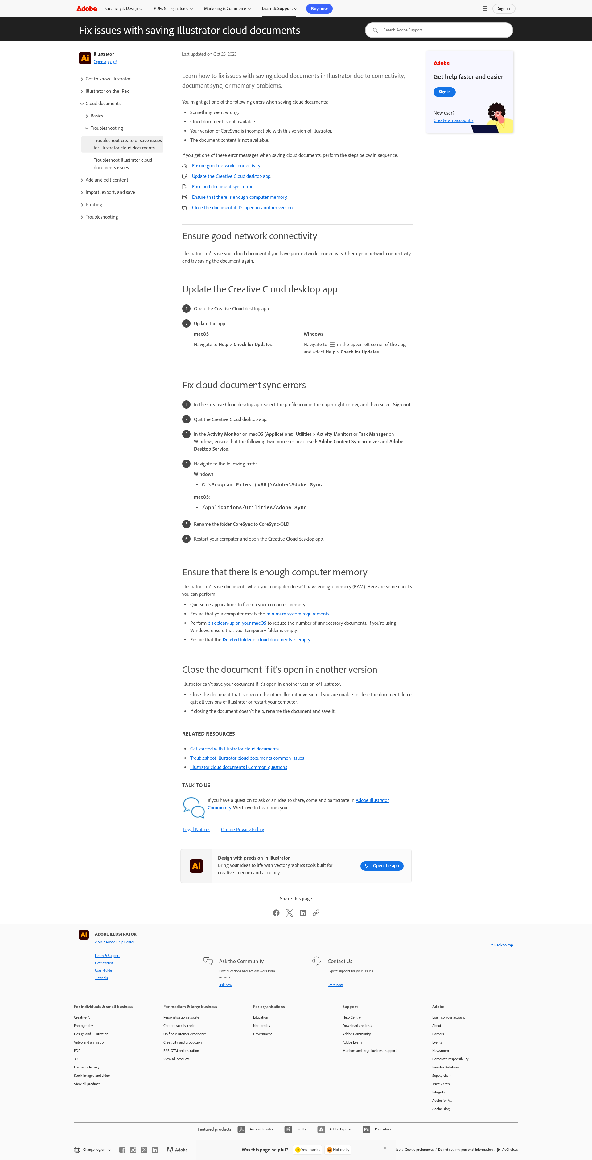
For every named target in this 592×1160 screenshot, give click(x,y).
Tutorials (101, 978)
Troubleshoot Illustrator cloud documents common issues (247, 758)
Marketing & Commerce (225, 8)
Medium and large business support (370, 1050)
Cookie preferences (419, 1149)
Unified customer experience (185, 1034)
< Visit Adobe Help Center (114, 942)
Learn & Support (277, 8)
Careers (438, 1034)
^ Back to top (502, 945)
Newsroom (440, 1050)
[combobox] (439, 30)
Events (437, 1042)
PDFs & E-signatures (171, 8)
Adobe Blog (441, 1109)
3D (76, 1059)
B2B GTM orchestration (181, 1050)
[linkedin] (155, 1150)
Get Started (104, 963)
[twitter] (144, 1150)
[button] (485, 9)
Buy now (319, 8)
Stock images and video (92, 1075)
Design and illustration (91, 1034)
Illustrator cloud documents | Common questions (238, 767)
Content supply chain (179, 1025)
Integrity (438, 1092)
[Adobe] (86, 8)
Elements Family (87, 1067)
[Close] (385, 1148)
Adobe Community (357, 1034)
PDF (77, 1050)
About (436, 1025)
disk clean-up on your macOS (237, 623)
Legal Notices (196, 829)
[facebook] (122, 1150)
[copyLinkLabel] (316, 915)
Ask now (225, 985)
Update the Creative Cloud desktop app (228, 176)
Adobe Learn (352, 1042)
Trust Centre (441, 1084)
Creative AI (82, 1017)
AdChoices (510, 1149)
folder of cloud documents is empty (266, 640)
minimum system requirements (297, 614)
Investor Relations (445, 1067)
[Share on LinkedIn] (302, 915)
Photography (83, 1025)
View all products (87, 1084)
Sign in (504, 8)
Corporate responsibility (450, 1059)
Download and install (359, 1025)
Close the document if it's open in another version (240, 207)
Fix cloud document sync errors (220, 187)
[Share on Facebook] (276, 915)
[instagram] (133, 1150)
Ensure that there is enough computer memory (236, 197)
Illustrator (104, 54)
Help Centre (352, 1017)
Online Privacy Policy (242, 829)
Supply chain (441, 1075)
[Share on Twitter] (289, 915)
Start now (335, 985)
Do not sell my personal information (465, 1149)
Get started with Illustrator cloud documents (234, 749)
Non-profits (261, 1025)
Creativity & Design (121, 8)
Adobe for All (442, 1100)
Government (262, 1034)
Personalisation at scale (181, 1017)
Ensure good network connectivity (223, 166)
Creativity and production (182, 1042)
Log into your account (448, 1017)
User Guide (103, 970)
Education (260, 1017)
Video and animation (89, 1042)
